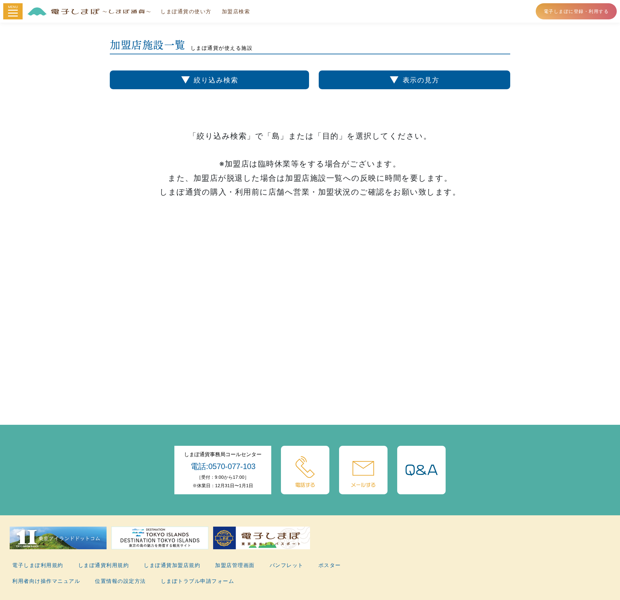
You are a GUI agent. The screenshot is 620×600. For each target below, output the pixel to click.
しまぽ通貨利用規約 (103, 565)
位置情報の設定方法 (120, 581)
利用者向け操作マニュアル (46, 581)
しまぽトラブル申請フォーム (197, 581)
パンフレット (287, 565)
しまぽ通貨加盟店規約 (172, 565)
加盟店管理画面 (235, 565)
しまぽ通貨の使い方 (186, 11)
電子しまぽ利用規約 (37, 565)
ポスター (329, 565)
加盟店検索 (236, 11)
